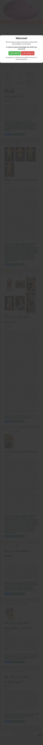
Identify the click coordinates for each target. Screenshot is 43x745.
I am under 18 (27, 53)
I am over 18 (14, 53)
